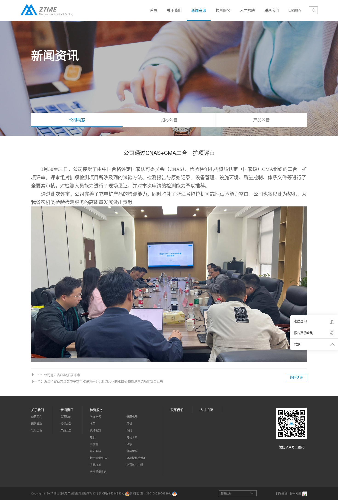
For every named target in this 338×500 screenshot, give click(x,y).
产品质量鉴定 (98, 472)
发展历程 (36, 430)
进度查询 (300, 321)
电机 (92, 437)
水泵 (92, 423)
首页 (153, 10)
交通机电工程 (134, 465)
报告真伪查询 (303, 332)
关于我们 (174, 10)
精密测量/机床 (98, 458)
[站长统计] (304, 493)
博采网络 (295, 493)
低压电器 (131, 416)
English (294, 10)
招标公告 (169, 120)
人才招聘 (247, 10)
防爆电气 (95, 416)
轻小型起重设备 (136, 458)
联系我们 (271, 10)
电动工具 (131, 437)
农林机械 (95, 465)
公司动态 (77, 120)
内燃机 (94, 444)
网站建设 (281, 493)
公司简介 (36, 416)
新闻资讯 (198, 10)
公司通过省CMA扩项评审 (62, 374)
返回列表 (296, 377)
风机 (129, 423)
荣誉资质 (36, 423)
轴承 (129, 444)
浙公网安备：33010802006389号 (151, 493)
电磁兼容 (95, 451)
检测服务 (223, 10)
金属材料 (131, 451)
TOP (297, 344)
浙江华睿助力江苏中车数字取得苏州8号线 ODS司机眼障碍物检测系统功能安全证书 (103, 381)
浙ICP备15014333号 (111, 493)
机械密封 (95, 430)
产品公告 (261, 120)
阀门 (129, 430)
